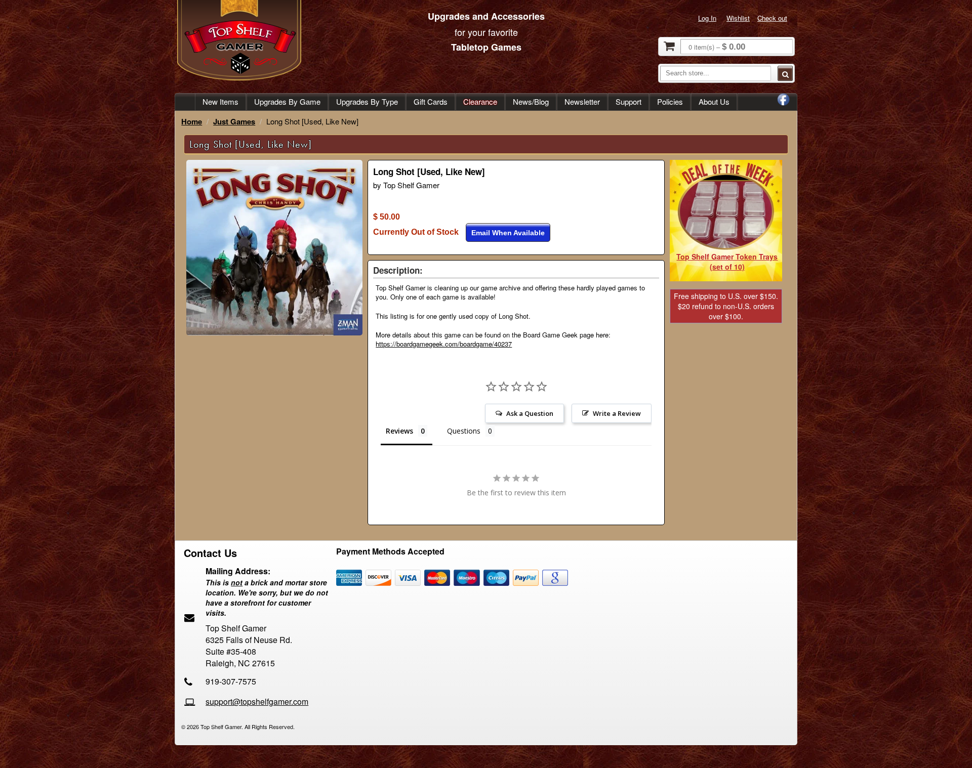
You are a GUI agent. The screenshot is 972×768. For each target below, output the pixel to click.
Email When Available (508, 233)
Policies (670, 101)
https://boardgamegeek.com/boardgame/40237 (444, 344)
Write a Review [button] (617, 413)
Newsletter (582, 101)
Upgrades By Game (287, 101)
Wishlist (738, 18)
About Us (714, 101)
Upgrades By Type (367, 101)
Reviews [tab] (399, 431)
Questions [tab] (463, 431)
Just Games (234, 121)
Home (191, 121)
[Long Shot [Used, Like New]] (274, 332)
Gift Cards (431, 101)
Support (628, 101)
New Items (220, 101)
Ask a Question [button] (529, 413)
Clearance (480, 101)
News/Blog (531, 101)
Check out (772, 18)
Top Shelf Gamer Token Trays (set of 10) (727, 261)
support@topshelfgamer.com (257, 701)
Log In (707, 18)
